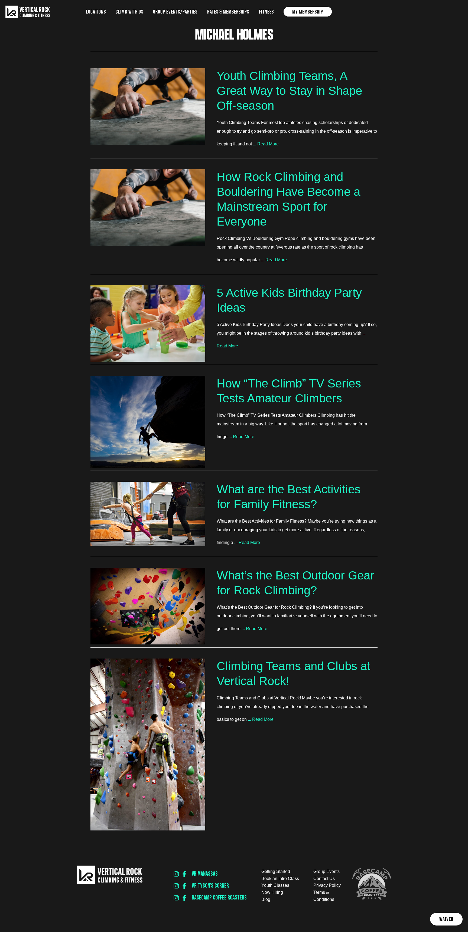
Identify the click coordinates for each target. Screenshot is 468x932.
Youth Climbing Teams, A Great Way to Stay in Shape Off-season (289, 90)
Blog (265, 899)
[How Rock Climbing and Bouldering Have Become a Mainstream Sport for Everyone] (147, 244)
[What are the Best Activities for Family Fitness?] (147, 544)
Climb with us (129, 12)
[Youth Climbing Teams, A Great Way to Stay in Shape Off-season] (147, 143)
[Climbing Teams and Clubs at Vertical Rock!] (147, 829)
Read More (268, 144)
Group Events (326, 871)
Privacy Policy (327, 885)
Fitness (266, 12)
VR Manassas (205, 874)
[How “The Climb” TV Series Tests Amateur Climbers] (147, 466)
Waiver (446, 919)
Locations (96, 12)
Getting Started (275, 871)
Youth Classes (275, 885)
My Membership (307, 12)
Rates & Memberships (228, 12)
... (254, 144)
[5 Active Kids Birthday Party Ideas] (147, 360)
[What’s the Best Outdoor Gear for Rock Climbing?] (147, 643)
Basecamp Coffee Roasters (219, 897)
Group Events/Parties (175, 12)
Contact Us (324, 878)
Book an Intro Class (280, 878)
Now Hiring (272, 892)
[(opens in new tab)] (371, 899)
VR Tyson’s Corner (210, 885)
